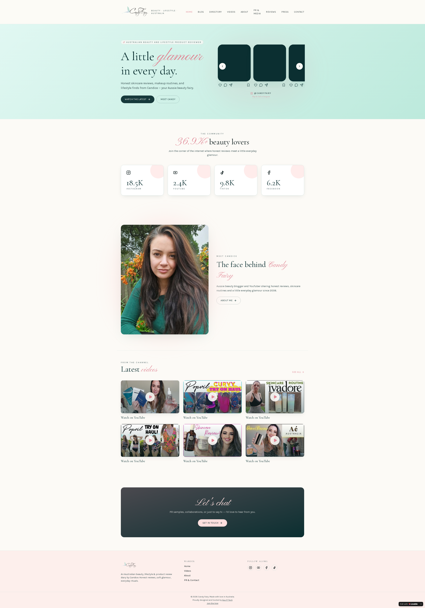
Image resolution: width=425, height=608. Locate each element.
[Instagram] (251, 568)
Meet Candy (168, 99)
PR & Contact (191, 580)
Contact (299, 11)
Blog (201, 11)
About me (227, 300)
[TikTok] (274, 568)
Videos (231, 11)
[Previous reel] (222, 66)
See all (296, 372)
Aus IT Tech (227, 600)
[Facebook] (266, 568)
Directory (215, 11)
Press (285, 11)
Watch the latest (135, 99)
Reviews (271, 11)
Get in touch (210, 522)
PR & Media (257, 12)
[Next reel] (299, 66)
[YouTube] (258, 568)
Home (189, 11)
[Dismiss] (421, 604)
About (244, 11)
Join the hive (212, 603)
